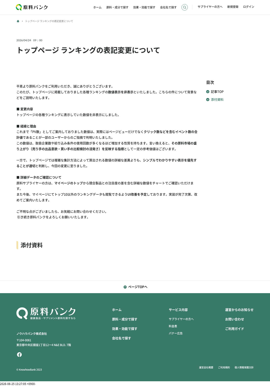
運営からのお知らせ (239, 309)
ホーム (97, 7)
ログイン (248, 6)
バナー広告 (176, 333)
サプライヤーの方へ (210, 6)
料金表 (173, 326)
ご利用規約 (224, 367)
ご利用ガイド (234, 328)
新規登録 (232, 6)
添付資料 (217, 99)
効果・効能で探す (144, 7)
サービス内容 (178, 309)
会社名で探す (168, 7)
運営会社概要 (206, 367)
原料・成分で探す (117, 7)
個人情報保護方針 (244, 367)
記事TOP (217, 91)
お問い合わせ (234, 319)
